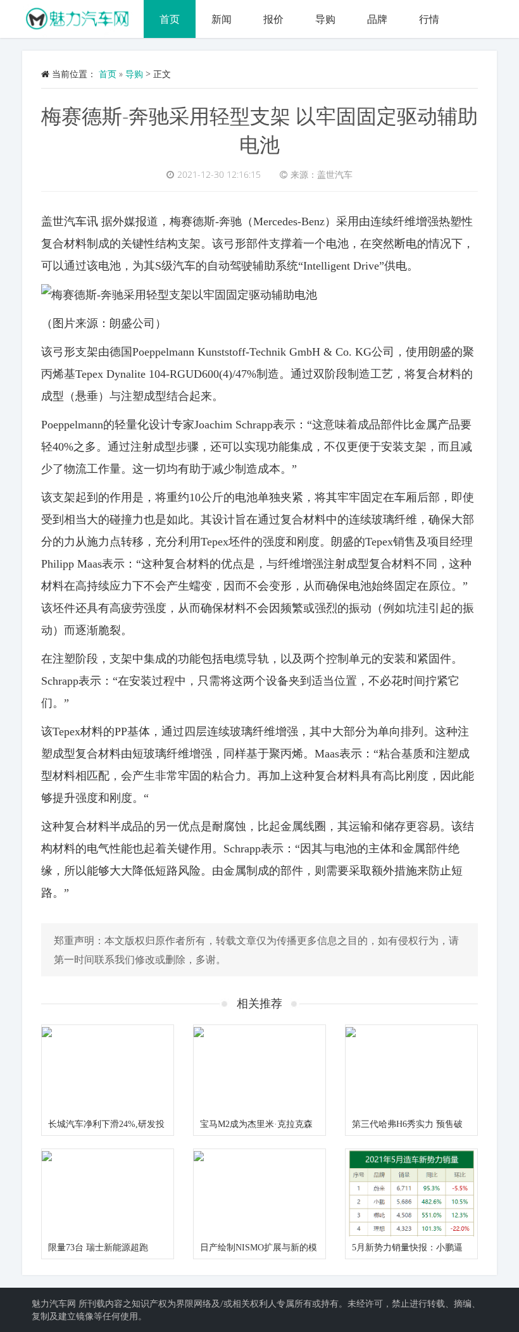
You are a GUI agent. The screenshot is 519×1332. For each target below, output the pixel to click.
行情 (429, 19)
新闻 (221, 19)
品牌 (377, 19)
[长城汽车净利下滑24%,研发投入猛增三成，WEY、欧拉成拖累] (107, 1069)
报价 (273, 19)
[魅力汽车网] (83, 16)
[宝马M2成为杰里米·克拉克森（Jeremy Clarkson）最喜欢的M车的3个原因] (259, 1069)
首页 (169, 19)
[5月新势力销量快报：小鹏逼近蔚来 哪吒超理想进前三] (411, 1193)
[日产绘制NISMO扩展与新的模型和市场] (259, 1193)
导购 (325, 19)
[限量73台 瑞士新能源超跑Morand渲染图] (107, 1193)
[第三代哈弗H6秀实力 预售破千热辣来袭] (411, 1069)
